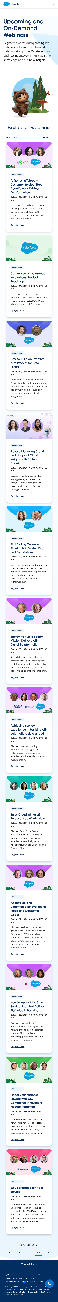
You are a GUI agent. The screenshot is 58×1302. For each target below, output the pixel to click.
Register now (18, 225)
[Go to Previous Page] (10, 1253)
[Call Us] (49, 1283)
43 (38, 1252)
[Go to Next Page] (48, 1253)
